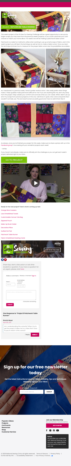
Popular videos (8, 421)
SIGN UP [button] (49, 392)
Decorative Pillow (7, 228)
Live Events (6, 425)
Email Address (21, 282)
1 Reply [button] (27, 335)
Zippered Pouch (6, 221)
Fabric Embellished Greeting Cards (13, 238)
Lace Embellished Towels (9, 214)
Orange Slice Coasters (8, 210)
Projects (5, 423)
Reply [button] (34, 335)
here (22, 269)
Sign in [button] (34, 276)
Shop (4, 430)
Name (8, 281)
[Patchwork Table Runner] (14, 162)
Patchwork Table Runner (9, 235)
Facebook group (6, 145)
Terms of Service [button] (42, 454)
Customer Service (9, 432)
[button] (2, 259)
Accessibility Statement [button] (25, 456)
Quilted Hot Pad (6, 231)
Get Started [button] (57, 425)
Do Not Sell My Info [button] (7, 456)
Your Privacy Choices (43, 456)
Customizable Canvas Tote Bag (12, 217)
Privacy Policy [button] (55, 454)
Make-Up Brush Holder (8, 224)
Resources (6, 427)
